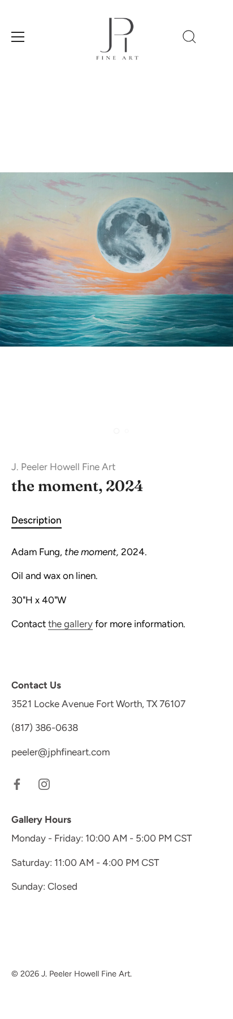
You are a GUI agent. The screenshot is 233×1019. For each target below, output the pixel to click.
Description (36, 520)
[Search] (189, 38)
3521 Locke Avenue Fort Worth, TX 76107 (98, 703)
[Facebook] (17, 783)
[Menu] (18, 36)
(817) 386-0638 (44, 727)
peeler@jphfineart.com (60, 752)
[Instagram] (44, 783)
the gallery (70, 623)
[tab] (42, 520)
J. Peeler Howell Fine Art (63, 466)
